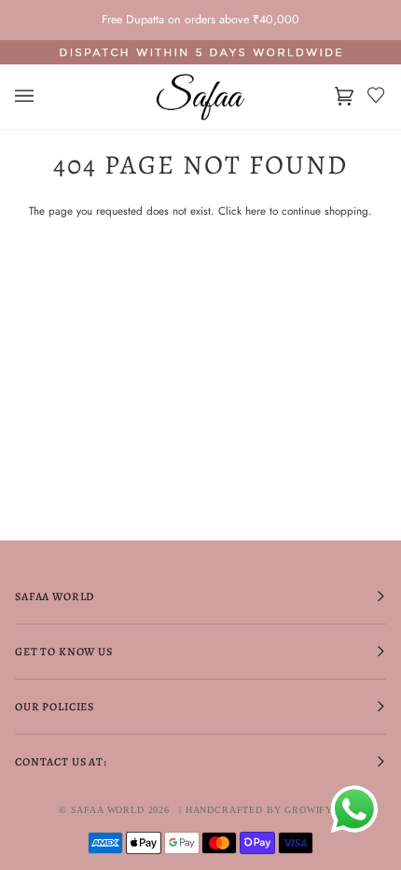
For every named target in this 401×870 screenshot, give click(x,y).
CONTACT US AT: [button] (61, 761)
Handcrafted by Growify (259, 810)
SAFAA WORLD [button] (54, 596)
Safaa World (108, 810)
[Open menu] (43, 96)
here (255, 210)
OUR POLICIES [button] (54, 706)
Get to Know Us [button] (64, 651)
